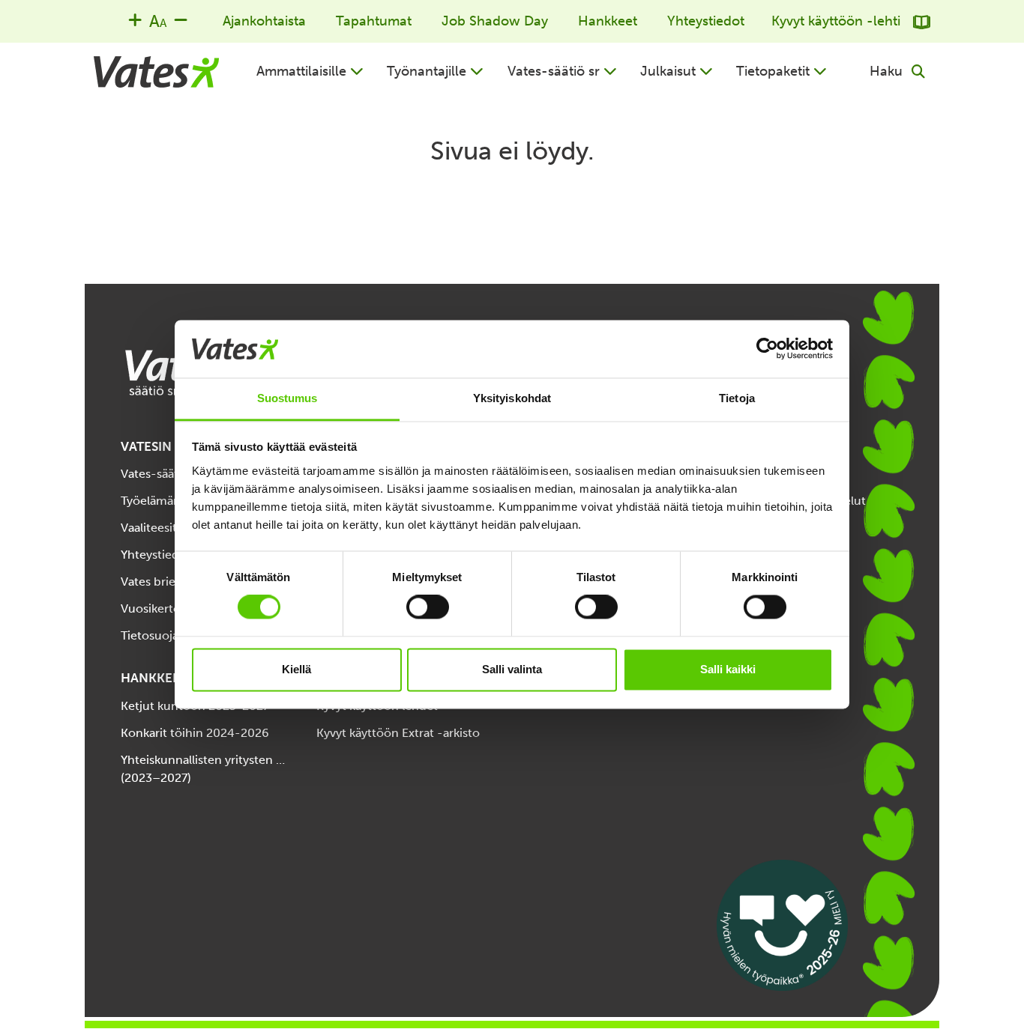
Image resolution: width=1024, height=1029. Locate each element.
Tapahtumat (374, 21)
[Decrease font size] (180, 19)
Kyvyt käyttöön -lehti (837, 21)
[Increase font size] (135, 19)
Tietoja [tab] (737, 398)
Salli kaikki (728, 669)
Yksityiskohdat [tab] (512, 398)
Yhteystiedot (705, 21)
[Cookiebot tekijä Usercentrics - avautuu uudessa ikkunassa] (767, 349)
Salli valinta (512, 669)
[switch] (427, 607)
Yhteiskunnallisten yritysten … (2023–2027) (203, 769)
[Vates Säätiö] (156, 72)
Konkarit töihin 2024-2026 (195, 733)
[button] (310, 71)
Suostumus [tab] (287, 398)
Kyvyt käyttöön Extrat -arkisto (398, 733)
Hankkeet (607, 21)
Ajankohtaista (264, 21)
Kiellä (296, 669)
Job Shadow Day (495, 21)
